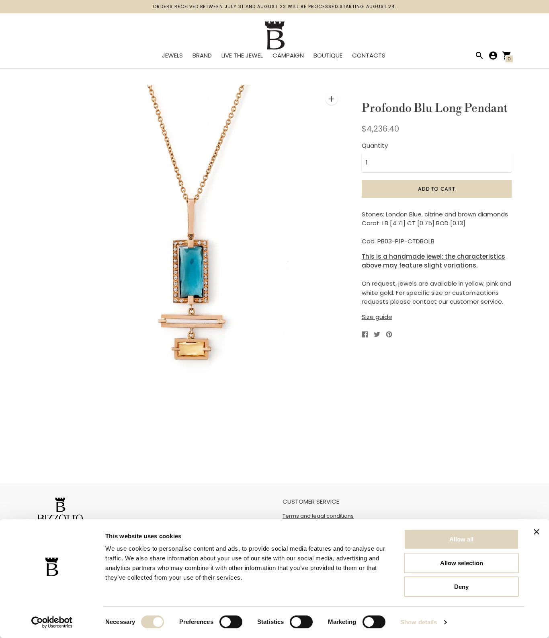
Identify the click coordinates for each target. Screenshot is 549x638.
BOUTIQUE (327, 55)
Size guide (377, 317)
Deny (461, 586)
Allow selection (461, 563)
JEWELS (172, 55)
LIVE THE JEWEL (242, 55)
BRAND (202, 55)
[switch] (230, 621)
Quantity (375, 145)
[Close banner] (536, 532)
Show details (418, 622)
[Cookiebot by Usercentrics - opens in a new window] (52, 622)
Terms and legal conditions (318, 516)
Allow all (461, 539)
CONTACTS (368, 55)
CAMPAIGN (288, 55)
